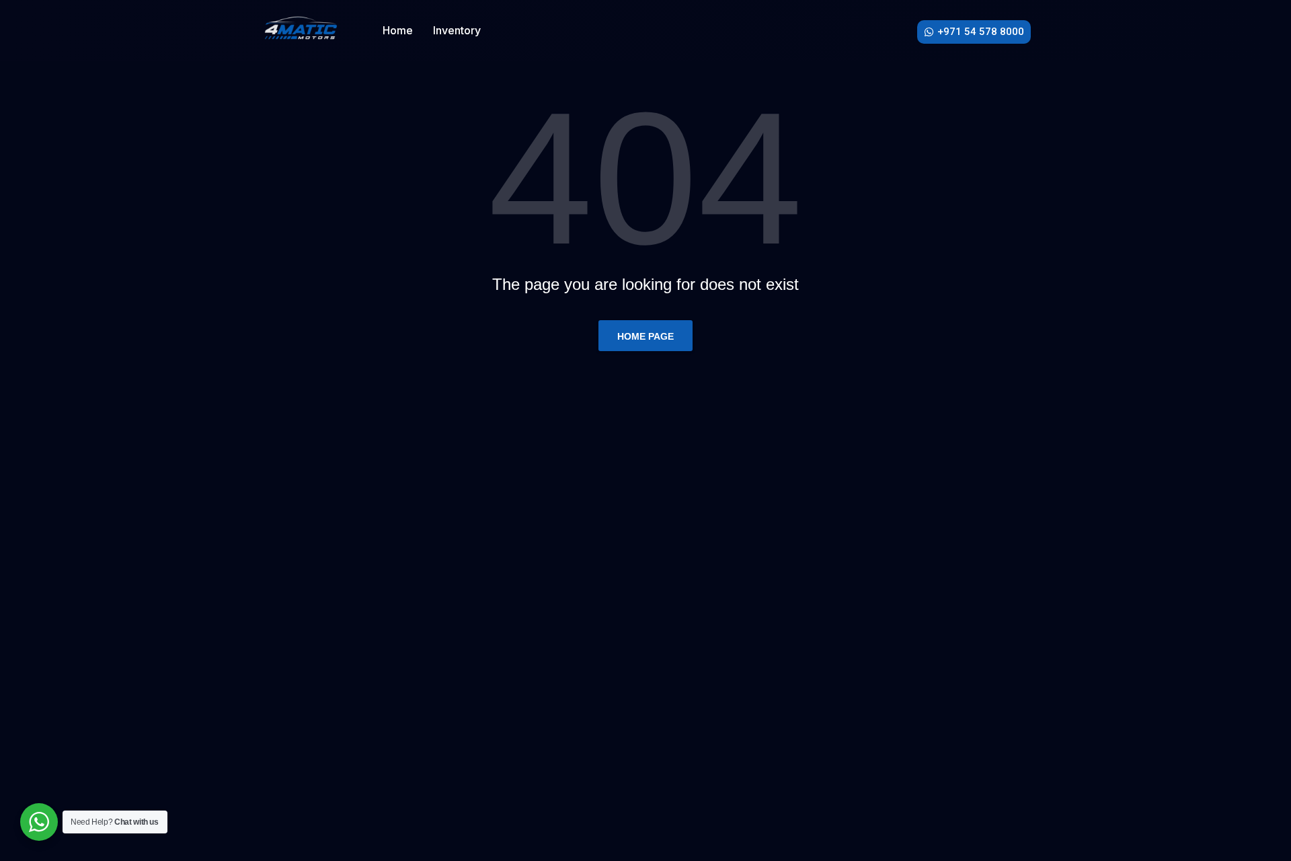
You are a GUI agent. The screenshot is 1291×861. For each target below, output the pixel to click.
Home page (645, 336)
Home (398, 30)
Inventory (457, 30)
